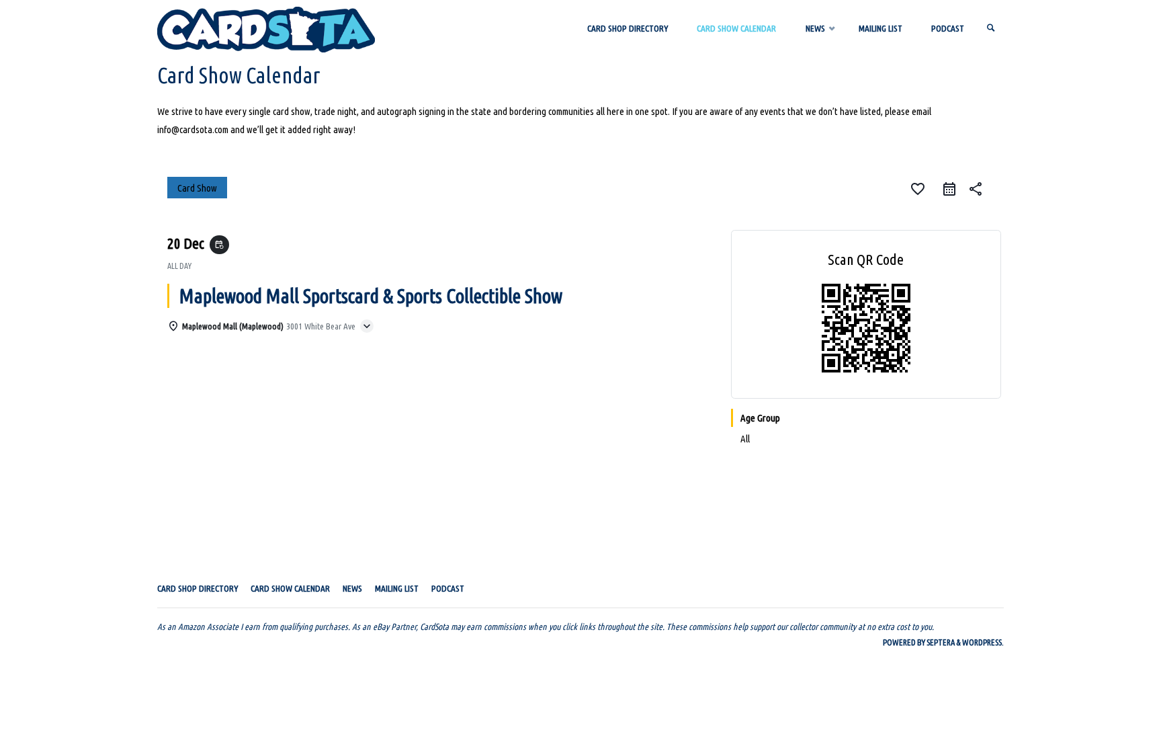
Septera (940, 642)
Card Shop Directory (197, 588)
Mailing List (397, 588)
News (352, 588)
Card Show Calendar (290, 588)
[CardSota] (266, 28)
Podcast (447, 588)
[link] (991, 28)
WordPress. (983, 642)
